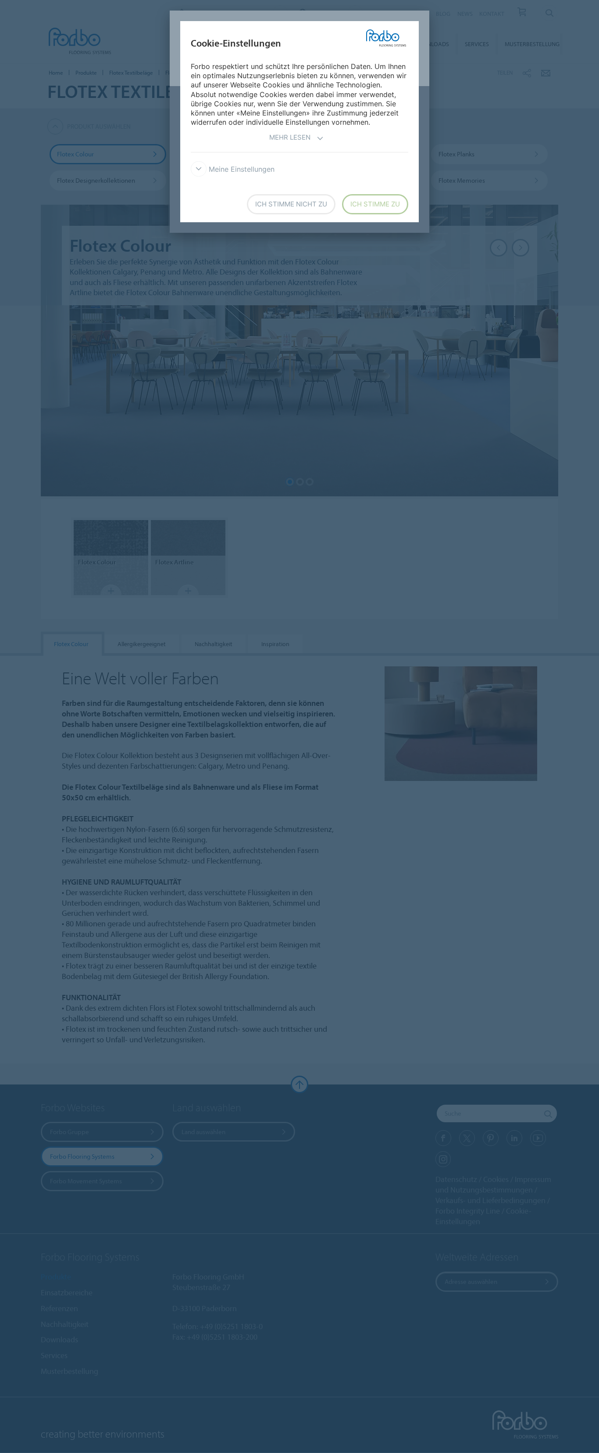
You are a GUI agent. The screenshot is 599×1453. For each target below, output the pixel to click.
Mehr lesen (289, 137)
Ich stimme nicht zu (291, 204)
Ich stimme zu (375, 204)
